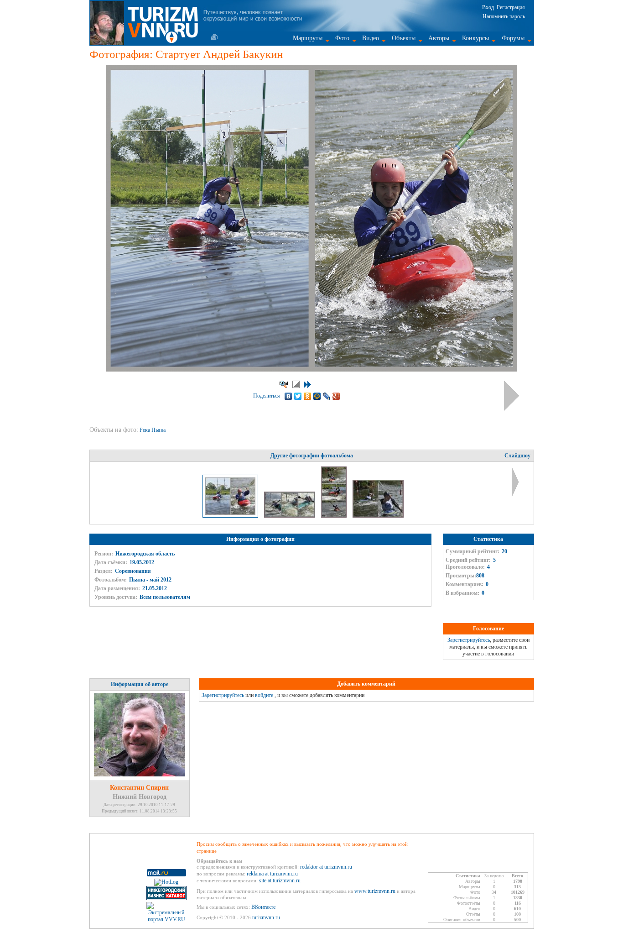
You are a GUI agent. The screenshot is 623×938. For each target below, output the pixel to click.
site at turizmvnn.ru (280, 880)
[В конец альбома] (307, 384)
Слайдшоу (517, 455)
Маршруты (307, 38)
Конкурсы (475, 38)
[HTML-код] (283, 384)
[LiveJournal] (327, 396)
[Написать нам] (214, 37)
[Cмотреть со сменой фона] (296, 384)
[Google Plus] (336, 396)
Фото (342, 38)
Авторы (438, 38)
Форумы (513, 38)
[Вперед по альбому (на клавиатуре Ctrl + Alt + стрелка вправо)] (511, 396)
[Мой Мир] (317, 396)
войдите (264, 695)
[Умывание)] (290, 516)
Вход (488, 7)
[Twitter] (298, 396)
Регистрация (511, 7)
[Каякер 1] (334, 516)
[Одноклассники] (307, 396)
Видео (370, 38)
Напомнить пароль (504, 16)
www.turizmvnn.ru (374, 891)
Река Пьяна (153, 430)
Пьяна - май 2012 (150, 579)
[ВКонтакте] (288, 396)
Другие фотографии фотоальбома (311, 455)
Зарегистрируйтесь (468, 640)
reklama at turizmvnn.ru (272, 873)
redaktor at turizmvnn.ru (326, 867)
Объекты (403, 38)
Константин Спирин (139, 787)
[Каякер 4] (378, 516)
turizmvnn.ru (266, 917)
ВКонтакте (263, 907)
